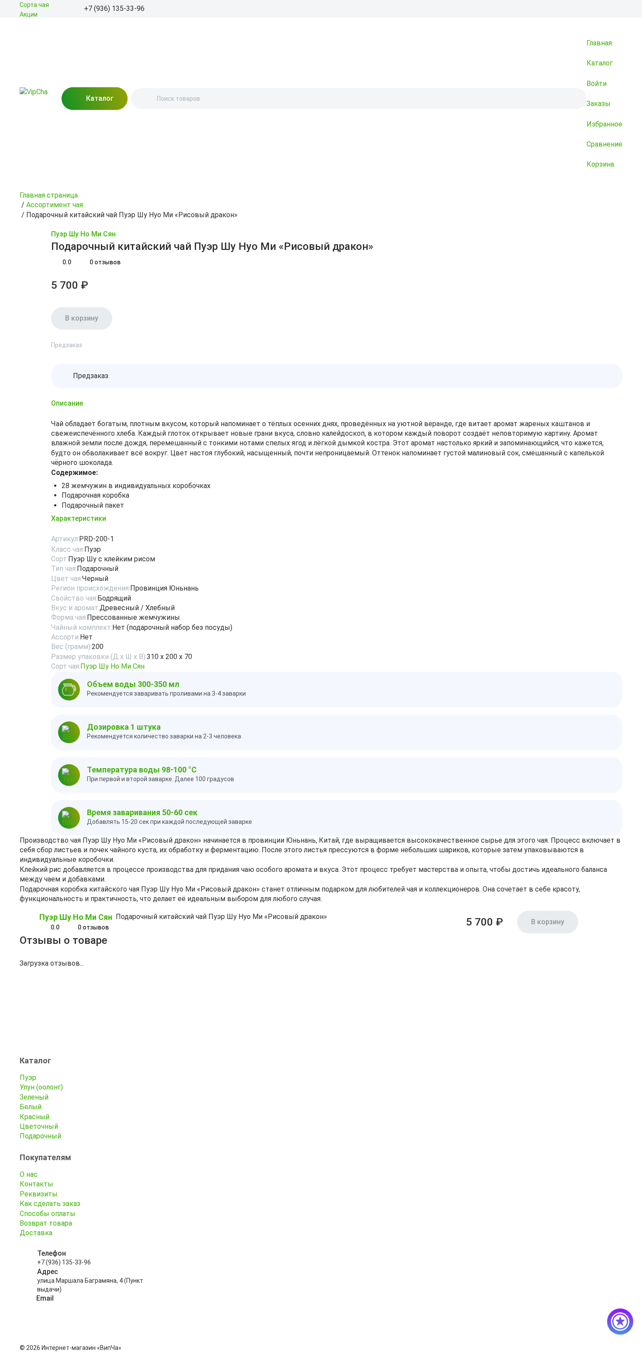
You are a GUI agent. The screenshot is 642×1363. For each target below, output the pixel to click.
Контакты (36, 1184)
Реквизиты (39, 1194)
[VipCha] (34, 98)
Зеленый (34, 1097)
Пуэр (28, 1077)
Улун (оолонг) (41, 1087)
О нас (29, 1174)
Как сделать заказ (50, 1203)
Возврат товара (46, 1223)
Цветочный (39, 1126)
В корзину (81, 318)
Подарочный (40, 1136)
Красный (34, 1117)
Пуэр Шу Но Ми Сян (83, 234)
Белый (30, 1107)
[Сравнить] (46, 234)
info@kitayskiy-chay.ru (68, 1307)
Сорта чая (34, 4)
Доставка (36, 1233)
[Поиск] (145, 99)
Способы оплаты (48, 1213)
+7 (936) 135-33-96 (64, 1262)
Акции (29, 14)
